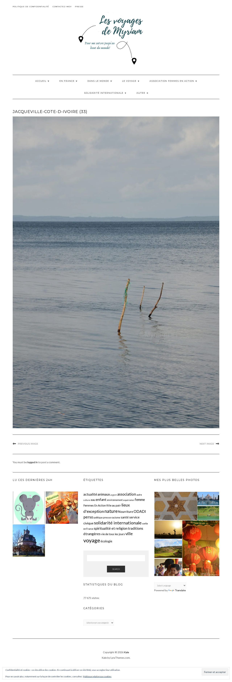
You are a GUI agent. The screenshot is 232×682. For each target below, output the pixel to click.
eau (93, 499)
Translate (180, 590)
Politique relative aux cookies (97, 676)
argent (113, 495)
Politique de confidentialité (31, 6)
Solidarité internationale (104, 93)
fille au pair (113, 505)
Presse (79, 6)
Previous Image (28, 444)
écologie (106, 541)
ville (129, 533)
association (126, 494)
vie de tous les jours (113, 534)
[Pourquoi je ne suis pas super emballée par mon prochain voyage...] (62, 507)
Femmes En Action (94, 505)
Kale (126, 652)
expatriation (128, 500)
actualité (90, 494)
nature (111, 511)
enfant (101, 499)
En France (67, 81)
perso (88, 517)
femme (140, 500)
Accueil (41, 81)
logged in (32, 462)
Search (116, 569)
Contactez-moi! (62, 6)
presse (107, 517)
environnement (115, 500)
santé (125, 517)
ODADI (140, 511)
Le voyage (129, 81)
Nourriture (125, 512)
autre (139, 494)
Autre (141, 93)
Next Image (207, 444)
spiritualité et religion (110, 528)
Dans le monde (99, 81)
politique (98, 517)
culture (86, 500)
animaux (104, 494)
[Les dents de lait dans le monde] (29, 507)
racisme (115, 517)
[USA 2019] (29, 540)
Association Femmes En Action (172, 81)
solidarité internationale (118, 522)
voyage (91, 540)
